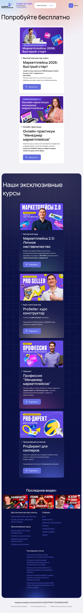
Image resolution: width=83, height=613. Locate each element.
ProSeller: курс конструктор (21, 536)
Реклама (45, 526)
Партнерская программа (19, 606)
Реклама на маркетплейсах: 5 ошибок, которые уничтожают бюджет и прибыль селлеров (40, 577)
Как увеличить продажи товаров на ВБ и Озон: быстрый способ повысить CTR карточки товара (40, 585)
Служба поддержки (21, 7)
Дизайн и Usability (48, 532)
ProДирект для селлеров (20, 544)
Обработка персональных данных (61, 606)
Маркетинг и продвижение (51, 522)
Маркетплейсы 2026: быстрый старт (23, 516)
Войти (76, 5)
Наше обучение (41, 5)
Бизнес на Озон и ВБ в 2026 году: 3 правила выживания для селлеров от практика (40, 570)
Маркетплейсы (47, 519)
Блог (51, 5)
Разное (44, 535)
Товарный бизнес (48, 529)
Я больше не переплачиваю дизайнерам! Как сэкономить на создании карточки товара (38, 562)
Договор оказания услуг (39, 606)
